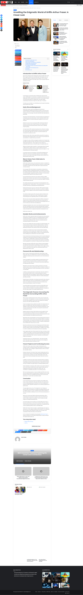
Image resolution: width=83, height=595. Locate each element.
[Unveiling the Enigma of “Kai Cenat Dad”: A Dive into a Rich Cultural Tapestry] (32, 523)
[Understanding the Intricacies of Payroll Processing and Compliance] (56, 38)
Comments (66, 20)
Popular (54, 20)
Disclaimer (55, 591)
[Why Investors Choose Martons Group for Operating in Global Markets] (56, 54)
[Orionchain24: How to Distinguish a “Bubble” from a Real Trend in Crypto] (46, 585)
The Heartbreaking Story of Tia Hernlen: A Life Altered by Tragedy (32, 88)
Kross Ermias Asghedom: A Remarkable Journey (19, 494)
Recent (60, 20)
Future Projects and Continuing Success (32, 67)
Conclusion (27, 68)
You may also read (29, 69)
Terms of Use (67, 591)
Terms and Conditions (61, 591)
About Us (52, 591)
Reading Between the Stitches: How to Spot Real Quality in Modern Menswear (18, 5)
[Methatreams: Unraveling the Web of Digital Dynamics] (56, 33)
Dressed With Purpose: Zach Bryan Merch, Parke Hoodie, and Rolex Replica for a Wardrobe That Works (64, 70)
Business (22, 2)
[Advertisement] (36, 49)
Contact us (36, 2)
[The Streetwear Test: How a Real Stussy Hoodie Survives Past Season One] (56, 64)
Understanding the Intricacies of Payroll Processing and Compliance (63, 38)
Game (19, 2)
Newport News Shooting (29, 421)
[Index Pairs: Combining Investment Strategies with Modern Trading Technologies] (46, 574)
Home (16, 2)
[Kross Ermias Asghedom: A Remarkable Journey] (20, 490)
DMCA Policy (48, 591)
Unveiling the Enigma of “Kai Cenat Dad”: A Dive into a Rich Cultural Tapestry (32, 560)
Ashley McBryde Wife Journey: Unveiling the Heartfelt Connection (32, 454)
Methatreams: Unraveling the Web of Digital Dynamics (63, 33)
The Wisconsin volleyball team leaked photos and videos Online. (63, 28)
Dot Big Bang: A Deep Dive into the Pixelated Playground (63, 42)
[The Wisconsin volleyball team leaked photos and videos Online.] (56, 29)
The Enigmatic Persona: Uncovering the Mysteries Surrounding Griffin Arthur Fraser (37, 66)
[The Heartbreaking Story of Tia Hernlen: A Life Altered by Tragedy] (25, 87)
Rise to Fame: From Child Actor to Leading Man (33, 62)
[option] (32, 454)
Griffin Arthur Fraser (44, 414)
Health (27, 2)
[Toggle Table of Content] (47, 59)
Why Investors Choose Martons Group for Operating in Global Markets (56, 58)
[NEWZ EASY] (7, 2)
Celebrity (31, 2)
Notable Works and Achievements (31, 63)
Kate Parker (17, 43)
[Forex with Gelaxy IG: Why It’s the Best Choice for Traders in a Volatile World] (55, 585)
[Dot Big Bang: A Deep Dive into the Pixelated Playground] (56, 42)
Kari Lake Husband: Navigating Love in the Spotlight (43, 560)
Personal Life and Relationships (31, 64)
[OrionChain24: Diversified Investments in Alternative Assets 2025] (65, 585)
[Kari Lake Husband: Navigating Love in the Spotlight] (44, 523)
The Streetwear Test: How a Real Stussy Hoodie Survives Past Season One (56, 69)
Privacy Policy (44, 591)
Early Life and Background (30, 61)
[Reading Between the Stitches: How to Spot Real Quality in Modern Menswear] (64, 54)
